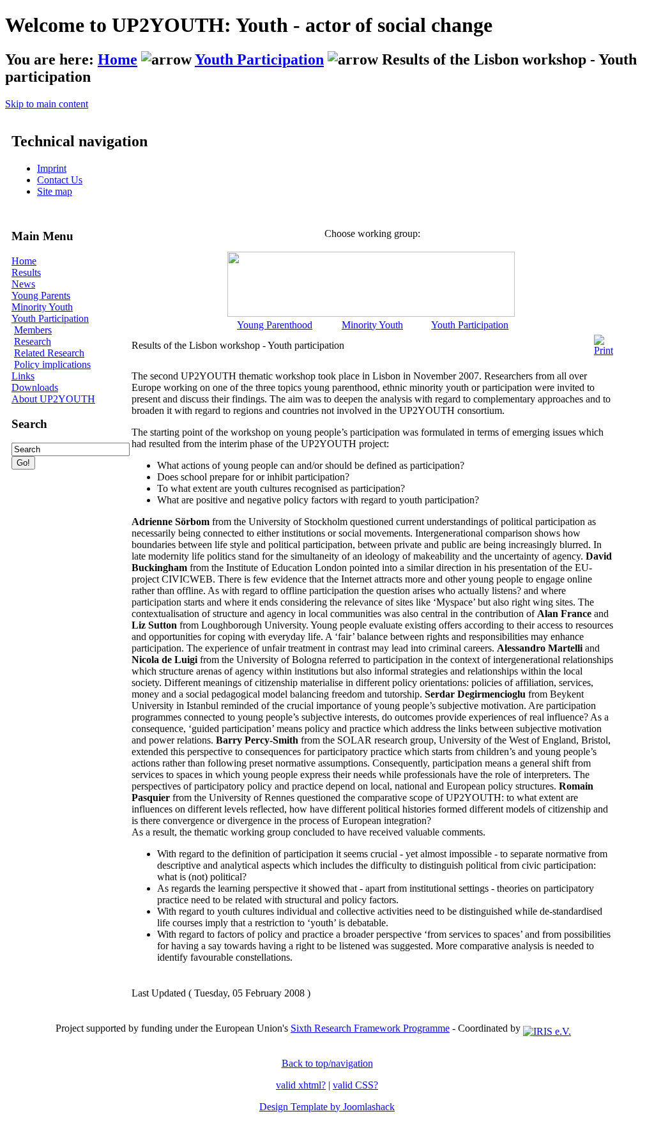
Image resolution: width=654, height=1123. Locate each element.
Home (117, 59)
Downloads (34, 387)
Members (33, 330)
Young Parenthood (274, 324)
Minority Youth (42, 307)
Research (32, 341)
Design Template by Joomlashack (327, 1106)
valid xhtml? (301, 1085)
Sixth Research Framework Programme (370, 1028)
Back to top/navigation (327, 1063)
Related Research (49, 353)
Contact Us (59, 179)
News (23, 284)
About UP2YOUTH (53, 398)
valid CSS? (355, 1085)
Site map (54, 191)
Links (22, 376)
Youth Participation (259, 59)
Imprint (51, 168)
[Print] (603, 342)
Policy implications (52, 364)
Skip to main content (46, 103)
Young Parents (40, 295)
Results (26, 272)
